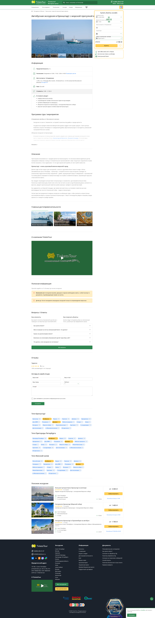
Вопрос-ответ (82, 560)
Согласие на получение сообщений (112, 558)
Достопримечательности (86, 556)
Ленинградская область (61, 561)
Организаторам (83, 562)
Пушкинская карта (84, 565)
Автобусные (46, 419)
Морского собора (47, 425)
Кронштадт (35, 419)
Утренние (64, 419)
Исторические (65, 428)
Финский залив (36, 461)
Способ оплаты (106, 560)
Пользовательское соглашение (111, 549)
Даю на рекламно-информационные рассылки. (50, 398)
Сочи (56, 577)
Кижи (56, 565)
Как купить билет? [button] (39, 325)
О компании (82, 551)
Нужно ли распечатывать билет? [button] (43, 334)
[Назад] (32, 56)
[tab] (62, 325)
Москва (57, 551)
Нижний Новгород (60, 555)
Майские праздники (67, 422)
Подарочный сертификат (86, 569)
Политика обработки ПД (109, 556)
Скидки (71, 7)
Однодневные (84, 419)
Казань (57, 559)
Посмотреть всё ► (71, 73)
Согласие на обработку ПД (109, 553)
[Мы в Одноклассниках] (39, 558)
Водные (55, 419)
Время (102, 20)
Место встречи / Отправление (103, 24)
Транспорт (99, 30)
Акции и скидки (83, 553)
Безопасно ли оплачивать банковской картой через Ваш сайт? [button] (52, 338)
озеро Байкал (59, 567)
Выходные (35, 425)
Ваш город (36, 382)
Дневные (74, 419)
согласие (39, 398)
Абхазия (57, 579)
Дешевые (55, 422)
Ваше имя (36, 377)
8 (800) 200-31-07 (39, 551)
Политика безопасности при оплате (112, 562)
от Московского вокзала (51, 428)
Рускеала (57, 563)
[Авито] (46, 558)
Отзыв (35, 386)
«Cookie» (142, 610)
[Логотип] (38, 2)
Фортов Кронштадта (61, 425)
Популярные (45, 422)
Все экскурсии (61, 584)
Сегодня (65, 7)
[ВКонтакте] (32, 558)
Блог (80, 558)
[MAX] (42, 558)
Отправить (38, 403)
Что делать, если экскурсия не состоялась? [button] (46, 342)
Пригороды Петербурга (38, 438)
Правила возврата (107, 565)
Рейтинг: (66, 382)
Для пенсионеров (37, 428)
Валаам (57, 569)
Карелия (57, 553)
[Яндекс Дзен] (36, 558)
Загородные (36, 464)
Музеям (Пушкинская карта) (86, 567)
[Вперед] (91, 56)
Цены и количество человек (103, 36)
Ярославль (58, 571)
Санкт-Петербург (60, 549)
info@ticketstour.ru (38, 554)
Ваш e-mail (67, 377)
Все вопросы (62, 347)
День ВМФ (35, 422)
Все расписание (62, 589)
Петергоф (57, 573)
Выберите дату (100, 15)
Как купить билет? (107, 551)
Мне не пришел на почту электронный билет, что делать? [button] (50, 330)
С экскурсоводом (85, 425)
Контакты (81, 549)
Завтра (87, 422)
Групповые (73, 425)
